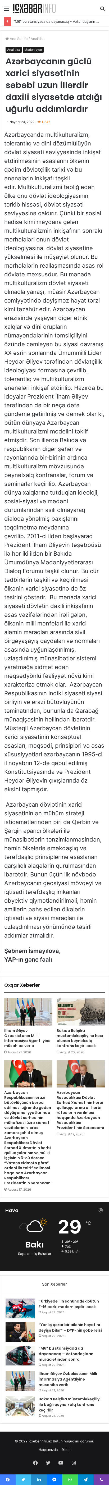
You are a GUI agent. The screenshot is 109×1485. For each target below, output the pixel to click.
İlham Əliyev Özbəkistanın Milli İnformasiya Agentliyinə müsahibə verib (27, 1038)
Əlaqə (66, 1449)
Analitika (37, 38)
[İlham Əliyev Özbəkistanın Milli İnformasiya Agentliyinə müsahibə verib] (28, 1012)
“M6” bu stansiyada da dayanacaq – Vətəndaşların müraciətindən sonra (66, 1354)
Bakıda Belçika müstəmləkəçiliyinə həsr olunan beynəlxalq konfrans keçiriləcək (80, 1038)
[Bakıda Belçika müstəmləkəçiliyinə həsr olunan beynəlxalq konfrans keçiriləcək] (81, 1012)
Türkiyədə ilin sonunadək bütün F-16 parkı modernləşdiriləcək (69, 1304)
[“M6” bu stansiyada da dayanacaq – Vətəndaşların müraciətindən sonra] (20, 1355)
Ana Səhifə (18, 38)
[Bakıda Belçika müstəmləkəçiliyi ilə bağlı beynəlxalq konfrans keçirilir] (20, 1406)
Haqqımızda (48, 1449)
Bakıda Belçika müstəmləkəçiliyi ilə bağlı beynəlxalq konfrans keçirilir (70, 1404)
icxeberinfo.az (40, 1441)
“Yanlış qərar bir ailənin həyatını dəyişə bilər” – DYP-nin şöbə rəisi (70, 1327)
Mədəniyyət (33, 50)
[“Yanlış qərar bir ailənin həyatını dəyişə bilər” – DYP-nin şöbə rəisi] (20, 1332)
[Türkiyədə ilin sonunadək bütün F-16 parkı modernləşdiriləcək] (20, 1308)
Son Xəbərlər (54, 1284)
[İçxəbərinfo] (34, 8)
